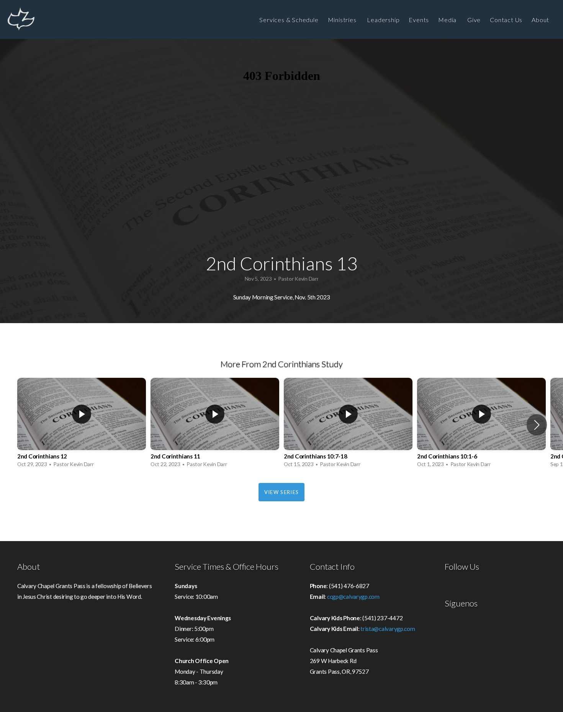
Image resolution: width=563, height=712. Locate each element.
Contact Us (506, 19)
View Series (281, 492)
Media (448, 19)
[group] (81, 424)
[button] (537, 424)
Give (474, 19)
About (541, 19)
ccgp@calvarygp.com (353, 596)
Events (419, 19)
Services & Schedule (288, 19)
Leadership (383, 19)
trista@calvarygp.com (387, 628)
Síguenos (461, 603)
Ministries (343, 19)
